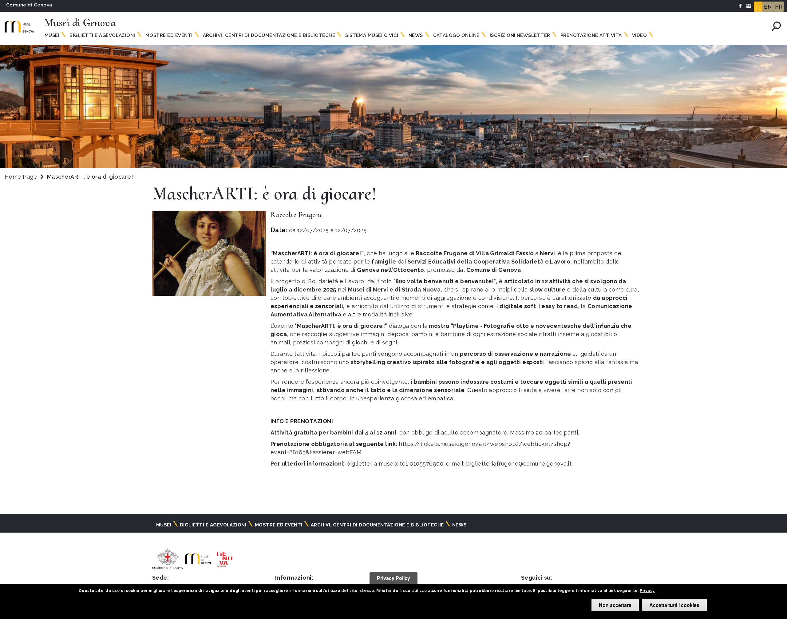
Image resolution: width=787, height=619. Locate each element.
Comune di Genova (29, 5)
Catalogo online (456, 35)
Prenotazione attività (591, 35)
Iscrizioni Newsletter (520, 35)
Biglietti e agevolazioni (102, 35)
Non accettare (615, 605)
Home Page (21, 176)
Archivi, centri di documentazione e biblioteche (269, 35)
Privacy (647, 591)
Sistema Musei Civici (371, 35)
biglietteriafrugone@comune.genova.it (518, 463)
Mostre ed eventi (169, 35)
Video (639, 35)
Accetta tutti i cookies (674, 605)
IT (758, 6)
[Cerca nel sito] (776, 26)
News (416, 35)
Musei (52, 35)
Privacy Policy (393, 577)
